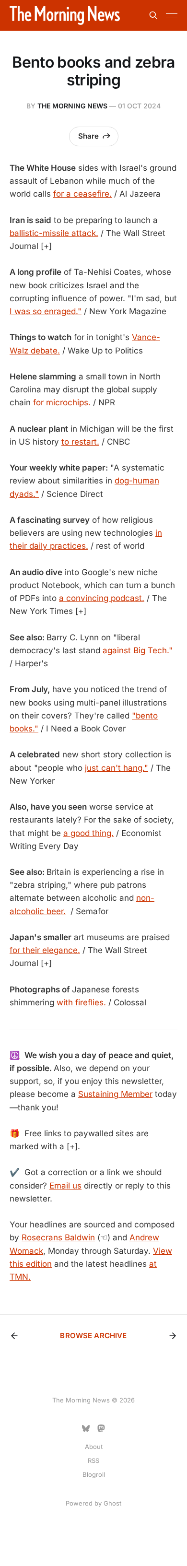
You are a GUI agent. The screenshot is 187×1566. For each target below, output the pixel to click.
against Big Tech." (138, 650)
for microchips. (62, 402)
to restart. (80, 442)
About (94, 1446)
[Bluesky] (86, 1428)
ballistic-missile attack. (54, 233)
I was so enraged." (46, 311)
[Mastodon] (101, 1428)
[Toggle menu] (171, 15)
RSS (93, 1460)
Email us (65, 1185)
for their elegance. (45, 950)
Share (88, 136)
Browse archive (93, 1335)
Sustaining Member (115, 1094)
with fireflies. (81, 1002)
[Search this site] (153, 15)
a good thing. (88, 833)
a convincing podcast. (101, 598)
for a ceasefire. (82, 194)
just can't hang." (116, 768)
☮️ (15, 1055)
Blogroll (93, 1474)
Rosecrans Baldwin (58, 1237)
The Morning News (72, 106)
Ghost (112, 1503)
